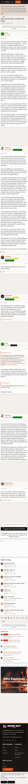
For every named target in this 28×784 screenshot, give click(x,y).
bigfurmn (6, 598)
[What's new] (23, 2)
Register (5, 766)
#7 (26, 488)
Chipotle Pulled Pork (9, 570)
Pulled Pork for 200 (9, 563)
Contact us (5, 753)
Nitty (3, 23)
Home (4, 747)
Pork (14, 565)
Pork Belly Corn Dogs (14, 640)
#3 (26, 263)
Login (4, 764)
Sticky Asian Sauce (9, 596)
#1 (26, 38)
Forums (4, 750)
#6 (26, 420)
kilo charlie (6, 571)
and (7, 319)
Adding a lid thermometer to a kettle (12, 652)
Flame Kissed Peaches (14, 634)
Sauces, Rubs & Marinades (15, 598)
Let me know (5, 12)
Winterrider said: (6, 352)
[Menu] (2, 2)
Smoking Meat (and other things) (19, 753)
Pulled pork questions (10, 603)
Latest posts (4, 631)
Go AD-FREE (8, 769)
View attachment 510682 (11, 364)
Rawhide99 (7, 605)
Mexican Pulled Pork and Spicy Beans (14, 583)
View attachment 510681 (11, 363)
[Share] (25, 39)
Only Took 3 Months (8, 658)
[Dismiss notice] (25, 6)
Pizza (4, 649)
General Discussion (8, 637)
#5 (26, 348)
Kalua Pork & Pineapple (9, 646)
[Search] (26, 2)
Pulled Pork (7, 590)
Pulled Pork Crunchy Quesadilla (12, 576)
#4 (26, 302)
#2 (26, 153)
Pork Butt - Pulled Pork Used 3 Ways (14, 610)
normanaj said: (5, 383)
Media (16, 750)
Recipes (17, 747)
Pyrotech (6, 578)
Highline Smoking (8, 565)
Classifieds (17, 757)
